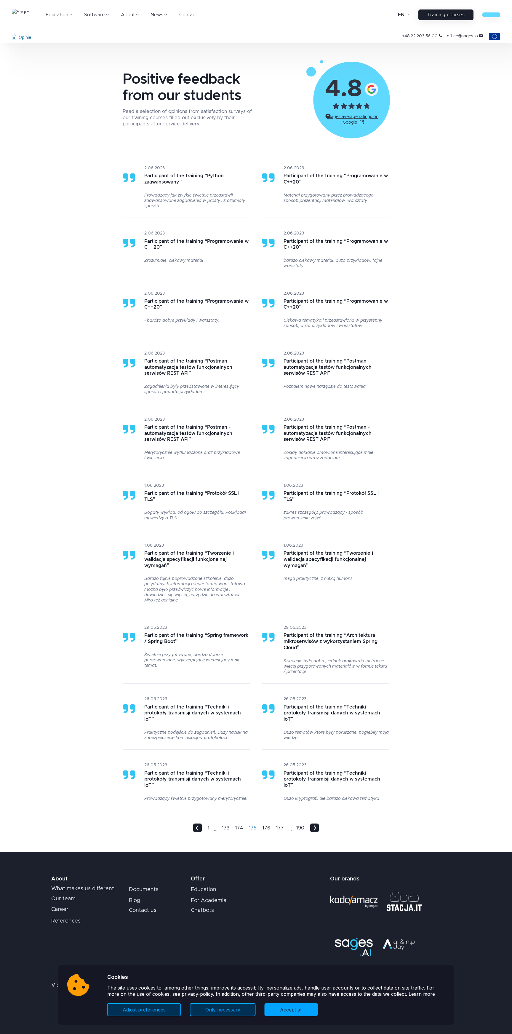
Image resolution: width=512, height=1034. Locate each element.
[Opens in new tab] (371, 88)
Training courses (446, 14)
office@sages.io (462, 36)
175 (253, 828)
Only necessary (222, 1010)
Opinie (25, 38)
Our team (63, 898)
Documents (144, 889)
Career (59, 909)
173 (225, 828)
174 (239, 828)
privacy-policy (197, 994)
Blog (134, 900)
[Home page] (14, 38)
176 (266, 828)
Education (203, 889)
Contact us (142, 910)
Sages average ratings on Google (353, 120)
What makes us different (82, 888)
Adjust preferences (144, 1010)
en (401, 14)
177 (280, 828)
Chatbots (202, 910)
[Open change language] (407, 14)
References (66, 921)
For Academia (208, 900)
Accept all (291, 1010)
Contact (188, 14)
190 (300, 828)
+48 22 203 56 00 (420, 36)
